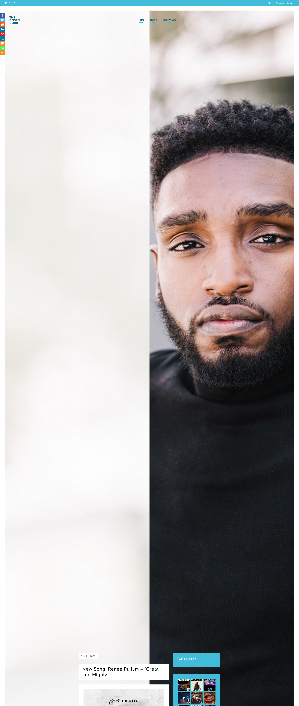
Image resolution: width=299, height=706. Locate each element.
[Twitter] (2, 20)
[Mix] (2, 43)
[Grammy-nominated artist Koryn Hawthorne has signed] (197, 685)
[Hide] (1, 57)
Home (141, 20)
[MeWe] (2, 38)
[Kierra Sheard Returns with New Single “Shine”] (209, 698)
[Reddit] (2, 24)
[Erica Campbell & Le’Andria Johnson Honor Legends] (184, 698)
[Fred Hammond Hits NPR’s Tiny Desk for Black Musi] (197, 698)
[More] (2, 52)
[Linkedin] (2, 29)
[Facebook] (2, 15)
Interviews (169, 20)
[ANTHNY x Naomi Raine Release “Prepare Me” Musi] (184, 685)
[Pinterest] (2, 34)
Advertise (280, 3)
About (270, 3)
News (153, 20)
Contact (290, 3)
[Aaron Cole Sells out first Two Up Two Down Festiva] (209, 685)
